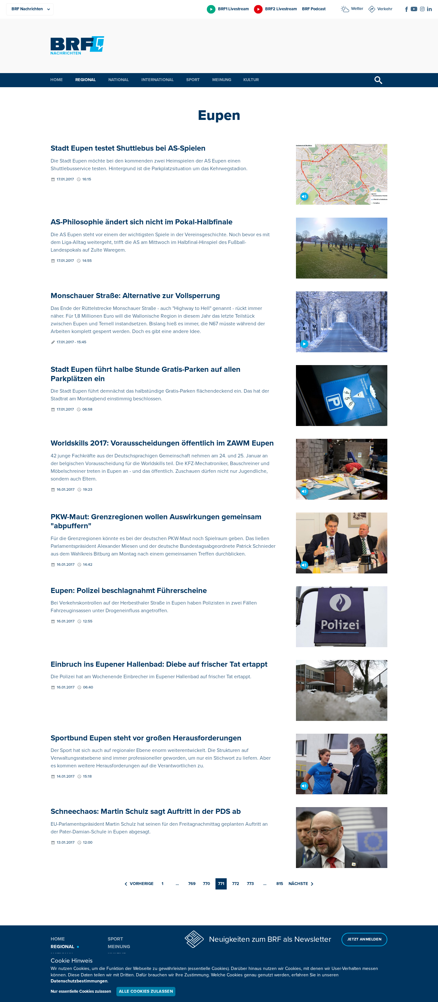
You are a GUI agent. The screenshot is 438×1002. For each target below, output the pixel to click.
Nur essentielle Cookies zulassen (81, 991)
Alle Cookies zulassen (146, 991)
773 (250, 883)
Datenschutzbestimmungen (79, 981)
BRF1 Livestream (233, 9)
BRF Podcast (313, 9)
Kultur (251, 79)
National (118, 79)
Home (56, 79)
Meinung (221, 79)
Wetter (357, 8)
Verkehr (384, 9)
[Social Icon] (406, 9)
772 (235, 883)
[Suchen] (378, 80)
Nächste (298, 883)
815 (279, 883)
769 (192, 883)
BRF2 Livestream (281, 9)
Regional (85, 79)
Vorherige (142, 883)
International (157, 79)
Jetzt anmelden (364, 939)
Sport (193, 79)
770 (206, 883)
